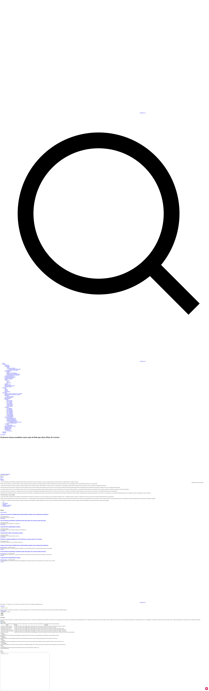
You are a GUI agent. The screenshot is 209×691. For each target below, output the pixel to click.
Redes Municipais (3, 512)
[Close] (1, 651)
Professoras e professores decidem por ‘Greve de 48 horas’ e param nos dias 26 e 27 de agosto (21, 539)
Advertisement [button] (2, 642)
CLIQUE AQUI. (3, 610)
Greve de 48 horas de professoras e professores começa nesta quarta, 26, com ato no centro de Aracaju (23, 520)
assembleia (4, 504)
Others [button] (1, 645)
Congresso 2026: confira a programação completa (11, 532)
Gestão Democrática (6, 506)
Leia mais (2, 549)
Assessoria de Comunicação (5, 474)
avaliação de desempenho (7, 505)
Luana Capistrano (3, 553)
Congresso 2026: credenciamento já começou (10, 526)
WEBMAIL (2, 606)
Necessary (3, 621)
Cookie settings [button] (3, 611)
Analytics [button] (2, 639)
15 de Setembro (5, 503)
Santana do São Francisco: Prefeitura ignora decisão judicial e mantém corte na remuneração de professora (24, 514)
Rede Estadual (2, 434)
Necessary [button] (2, 620)
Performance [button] (2, 636)
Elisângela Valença (3, 547)
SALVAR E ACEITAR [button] (4, 648)
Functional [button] (2, 633)
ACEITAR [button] (8, 611)
